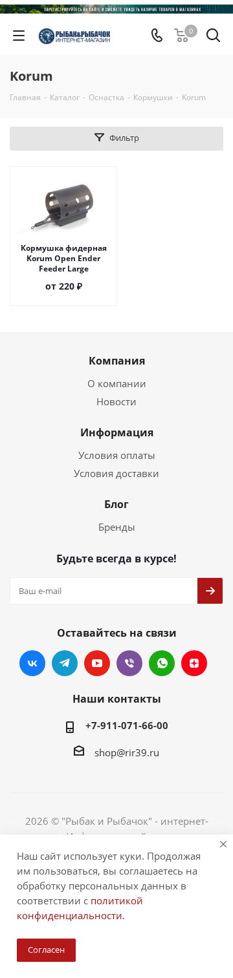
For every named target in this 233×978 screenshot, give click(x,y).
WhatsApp (162, 663)
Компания (117, 361)
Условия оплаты (116, 455)
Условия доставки (116, 473)
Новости (116, 401)
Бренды (116, 526)
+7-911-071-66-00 (126, 725)
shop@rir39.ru (126, 752)
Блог (116, 504)
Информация (116, 432)
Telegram (65, 663)
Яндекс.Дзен (194, 663)
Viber (129, 663)
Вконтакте (32, 663)
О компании (116, 383)
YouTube (97, 663)
